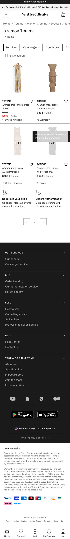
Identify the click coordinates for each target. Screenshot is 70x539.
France (9, 521)
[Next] (43, 221)
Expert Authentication (49, 199)
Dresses (56, 23)
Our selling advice (16, 314)
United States (35, 521)
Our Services (14, 253)
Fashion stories (14, 385)
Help (8, 335)
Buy (7, 275)
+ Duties (12, 116)
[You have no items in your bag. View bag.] (63, 14)
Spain (56, 521)
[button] (63, 14)
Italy (62, 521)
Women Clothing (37, 23)
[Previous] (26, 221)
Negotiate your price (14, 199)
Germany (47, 521)
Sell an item (12, 319)
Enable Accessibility (35, 1)
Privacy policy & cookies (33, 437)
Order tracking (14, 281)
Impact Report (14, 375)
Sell (8, 303)
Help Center (12, 342)
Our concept (13, 259)
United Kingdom (21, 521)
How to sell (12, 309)
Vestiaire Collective (19, 358)
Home (6, 23)
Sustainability (13, 369)
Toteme (18, 23)
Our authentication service (21, 286)
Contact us (12, 347)
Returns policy (14, 292)
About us (10, 364)
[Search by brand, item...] (6, 14)
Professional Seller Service (21, 325)
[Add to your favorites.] (31, 101)
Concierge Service (16, 264)
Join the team (13, 380)
